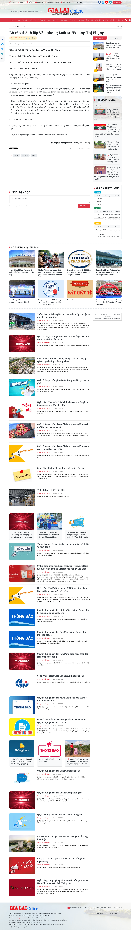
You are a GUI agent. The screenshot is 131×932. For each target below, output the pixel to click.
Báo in (31, 2)
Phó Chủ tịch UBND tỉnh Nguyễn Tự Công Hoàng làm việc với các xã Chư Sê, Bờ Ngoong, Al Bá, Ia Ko (107, 130)
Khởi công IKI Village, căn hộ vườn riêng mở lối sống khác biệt (62, 838)
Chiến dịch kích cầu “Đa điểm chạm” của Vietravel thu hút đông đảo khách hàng (49, 534)
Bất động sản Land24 (109, 315)
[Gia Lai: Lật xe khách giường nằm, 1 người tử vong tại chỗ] (98, 77)
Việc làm (119, 26)
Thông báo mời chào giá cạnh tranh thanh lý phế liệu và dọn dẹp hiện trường (63, 315)
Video (13, 2)
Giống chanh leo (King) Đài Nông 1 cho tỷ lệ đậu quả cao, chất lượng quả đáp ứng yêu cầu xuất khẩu (77, 761)
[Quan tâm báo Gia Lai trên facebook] (99, 2)
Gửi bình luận (84, 206)
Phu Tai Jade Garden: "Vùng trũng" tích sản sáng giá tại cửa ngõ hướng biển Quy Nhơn (62, 360)
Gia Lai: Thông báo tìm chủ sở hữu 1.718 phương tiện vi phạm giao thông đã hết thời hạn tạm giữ (50, 273)
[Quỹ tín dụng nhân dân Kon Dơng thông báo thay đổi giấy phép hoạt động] (22, 661)
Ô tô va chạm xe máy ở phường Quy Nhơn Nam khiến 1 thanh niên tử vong (114, 88)
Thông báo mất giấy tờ (75, 300)
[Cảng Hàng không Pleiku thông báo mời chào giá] (22, 475)
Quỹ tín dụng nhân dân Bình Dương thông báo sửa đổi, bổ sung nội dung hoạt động (63, 611)
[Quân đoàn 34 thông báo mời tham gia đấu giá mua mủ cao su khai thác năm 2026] (22, 453)
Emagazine (66, 2)
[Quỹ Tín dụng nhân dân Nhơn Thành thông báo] (22, 822)
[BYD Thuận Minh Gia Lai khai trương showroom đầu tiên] (22, 289)
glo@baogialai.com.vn (20, 918)
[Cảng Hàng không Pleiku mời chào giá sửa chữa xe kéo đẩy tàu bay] (98, 45)
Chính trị (32, 20)
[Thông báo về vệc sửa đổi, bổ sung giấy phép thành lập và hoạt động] (22, 551)
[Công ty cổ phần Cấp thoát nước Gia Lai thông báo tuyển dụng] (22, 865)
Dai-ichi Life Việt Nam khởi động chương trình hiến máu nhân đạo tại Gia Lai (109, 302)
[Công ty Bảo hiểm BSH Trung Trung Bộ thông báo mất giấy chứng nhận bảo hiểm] (51, 289)
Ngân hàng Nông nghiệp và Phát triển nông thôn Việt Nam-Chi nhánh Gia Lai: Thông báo (62, 882)
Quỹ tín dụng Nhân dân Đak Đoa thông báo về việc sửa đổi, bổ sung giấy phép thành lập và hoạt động (21, 761)
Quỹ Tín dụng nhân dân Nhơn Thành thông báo (59, 814)
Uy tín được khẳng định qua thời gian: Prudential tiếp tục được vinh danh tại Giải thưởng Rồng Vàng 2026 (62, 567)
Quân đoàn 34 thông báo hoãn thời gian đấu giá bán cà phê (63, 381)
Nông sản (97, 192)
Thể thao (119, 20)
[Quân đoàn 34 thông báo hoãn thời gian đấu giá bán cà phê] (22, 387)
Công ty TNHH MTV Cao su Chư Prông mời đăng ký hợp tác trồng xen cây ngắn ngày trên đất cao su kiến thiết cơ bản (22, 534)
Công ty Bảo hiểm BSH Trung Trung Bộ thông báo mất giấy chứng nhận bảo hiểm (49, 302)
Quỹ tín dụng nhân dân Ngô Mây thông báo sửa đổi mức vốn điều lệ (61, 633)
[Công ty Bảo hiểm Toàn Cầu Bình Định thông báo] (22, 683)
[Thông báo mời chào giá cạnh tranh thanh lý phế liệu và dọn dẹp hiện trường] (22, 321)
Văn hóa (98, 20)
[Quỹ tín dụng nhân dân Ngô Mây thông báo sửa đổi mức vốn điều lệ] (22, 639)
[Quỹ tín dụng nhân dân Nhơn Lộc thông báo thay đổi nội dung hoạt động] (22, 705)
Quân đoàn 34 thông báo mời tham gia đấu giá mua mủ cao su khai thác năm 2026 (63, 447)
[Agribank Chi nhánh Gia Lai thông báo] (49, 748)
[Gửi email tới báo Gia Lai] (110, 2)
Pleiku (34, 155)
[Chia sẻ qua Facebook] (2, 39)
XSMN (118, 315)
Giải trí (105, 20)
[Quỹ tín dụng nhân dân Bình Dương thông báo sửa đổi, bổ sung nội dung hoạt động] (22, 617)
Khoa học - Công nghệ (85, 20)
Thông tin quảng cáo (17, 26)
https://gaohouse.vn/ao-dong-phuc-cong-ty (107, 318)
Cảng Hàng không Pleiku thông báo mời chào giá (60, 468)
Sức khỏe (72, 20)
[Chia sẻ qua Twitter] (2, 49)
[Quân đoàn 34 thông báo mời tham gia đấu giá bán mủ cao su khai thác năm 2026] (22, 343)
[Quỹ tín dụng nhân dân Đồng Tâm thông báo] (22, 778)
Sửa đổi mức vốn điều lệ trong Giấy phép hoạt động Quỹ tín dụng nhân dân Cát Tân (61, 721)
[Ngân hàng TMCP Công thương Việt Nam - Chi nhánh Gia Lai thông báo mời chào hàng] (22, 595)
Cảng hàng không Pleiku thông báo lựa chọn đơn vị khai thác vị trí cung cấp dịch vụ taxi (108, 272)
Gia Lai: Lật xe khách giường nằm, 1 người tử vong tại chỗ (113, 78)
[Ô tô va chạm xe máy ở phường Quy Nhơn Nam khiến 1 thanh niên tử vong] (98, 88)
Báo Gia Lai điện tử (66, 11)
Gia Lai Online (23, 907)
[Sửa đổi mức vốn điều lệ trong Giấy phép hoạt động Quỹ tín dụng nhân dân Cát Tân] (22, 727)
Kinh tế (55, 20)
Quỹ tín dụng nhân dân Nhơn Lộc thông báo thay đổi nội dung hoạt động (62, 699)
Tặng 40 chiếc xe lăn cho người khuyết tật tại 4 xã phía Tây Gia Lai (107, 114)
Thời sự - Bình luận (44, 20)
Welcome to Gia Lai (53, 2)
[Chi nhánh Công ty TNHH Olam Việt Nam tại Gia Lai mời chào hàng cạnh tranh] (80, 259)
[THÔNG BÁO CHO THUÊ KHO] (22, 497)
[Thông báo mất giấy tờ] (80, 289)
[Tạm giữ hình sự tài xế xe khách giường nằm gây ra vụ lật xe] (98, 67)
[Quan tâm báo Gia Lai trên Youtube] (106, 2)
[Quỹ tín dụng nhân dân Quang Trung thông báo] (22, 800)
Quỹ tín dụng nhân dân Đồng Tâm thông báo (58, 771)
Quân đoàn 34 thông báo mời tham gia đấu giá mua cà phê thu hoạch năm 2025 (62, 425)
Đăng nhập (117, 2)
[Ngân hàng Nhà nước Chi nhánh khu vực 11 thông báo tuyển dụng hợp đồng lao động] (22, 409)
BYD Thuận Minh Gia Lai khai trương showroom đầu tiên (20, 301)
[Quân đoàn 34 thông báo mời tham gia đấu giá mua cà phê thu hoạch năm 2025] (22, 431)
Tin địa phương (106, 99)
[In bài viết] (2, 58)
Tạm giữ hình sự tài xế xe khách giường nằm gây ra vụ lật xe (113, 67)
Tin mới (115, 38)
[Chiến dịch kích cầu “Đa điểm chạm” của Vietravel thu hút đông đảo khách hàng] (49, 521)
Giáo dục (63, 20)
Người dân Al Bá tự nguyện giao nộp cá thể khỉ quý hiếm (113, 158)
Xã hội (112, 20)
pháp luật (25, 155)
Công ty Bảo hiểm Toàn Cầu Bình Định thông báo (60, 676)
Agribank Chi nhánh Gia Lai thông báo (49, 760)
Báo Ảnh (22, 2)
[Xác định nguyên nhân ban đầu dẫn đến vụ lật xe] (98, 56)
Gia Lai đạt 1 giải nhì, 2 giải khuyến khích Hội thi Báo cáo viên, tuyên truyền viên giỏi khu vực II (107, 173)
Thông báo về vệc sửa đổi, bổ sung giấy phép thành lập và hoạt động (63, 545)
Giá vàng (97, 223)
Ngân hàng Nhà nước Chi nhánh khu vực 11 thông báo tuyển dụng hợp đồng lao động (62, 403)
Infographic (78, 2)
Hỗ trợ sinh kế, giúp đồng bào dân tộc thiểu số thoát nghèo (113, 145)
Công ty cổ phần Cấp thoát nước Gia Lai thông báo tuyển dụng (61, 860)
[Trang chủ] (11, 20)
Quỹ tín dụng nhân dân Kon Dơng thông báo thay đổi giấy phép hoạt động (62, 655)
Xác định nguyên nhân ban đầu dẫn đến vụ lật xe (113, 57)
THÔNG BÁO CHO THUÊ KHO (51, 490)
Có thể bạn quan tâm (25, 247)
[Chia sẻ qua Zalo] (2, 44)
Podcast (40, 2)
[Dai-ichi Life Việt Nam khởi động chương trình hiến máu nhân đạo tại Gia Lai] (109, 289)
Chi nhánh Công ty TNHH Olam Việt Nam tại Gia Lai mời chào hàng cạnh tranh (79, 272)
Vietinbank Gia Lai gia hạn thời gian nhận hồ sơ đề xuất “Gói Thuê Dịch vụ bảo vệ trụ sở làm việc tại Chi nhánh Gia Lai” (77, 534)
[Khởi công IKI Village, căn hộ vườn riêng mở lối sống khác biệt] (22, 843)
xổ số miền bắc (98, 315)
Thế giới (24, 20)
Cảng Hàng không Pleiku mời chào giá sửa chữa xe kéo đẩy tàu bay (113, 46)
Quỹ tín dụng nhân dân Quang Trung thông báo (60, 793)
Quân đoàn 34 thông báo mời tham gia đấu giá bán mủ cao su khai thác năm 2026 (63, 338)
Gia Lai (16, 155)
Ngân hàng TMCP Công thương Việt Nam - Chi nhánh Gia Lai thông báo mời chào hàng (62, 589)
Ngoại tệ (97, 208)
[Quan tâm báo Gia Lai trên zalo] (103, 2)
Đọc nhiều (99, 38)
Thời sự (17, 20)
